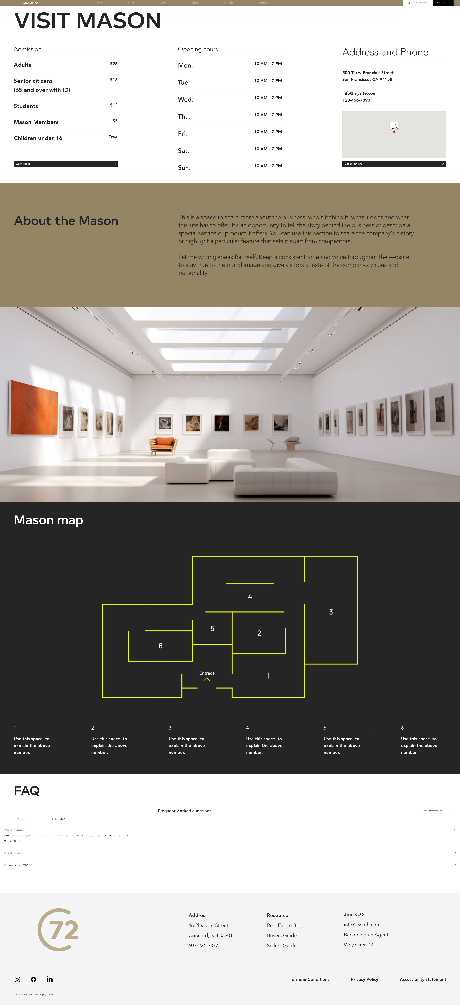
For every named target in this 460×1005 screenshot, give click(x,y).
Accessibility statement (423, 979)
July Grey (50, 995)
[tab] (21, 819)
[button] (5, 840)
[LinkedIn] (49, 979)
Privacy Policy (364, 979)
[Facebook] (33, 979)
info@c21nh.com (362, 924)
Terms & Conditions (309, 979)
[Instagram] (17, 979)
